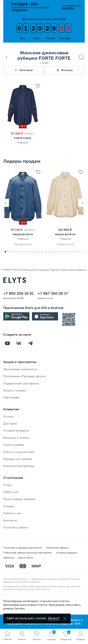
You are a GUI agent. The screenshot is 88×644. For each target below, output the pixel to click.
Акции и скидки (14, 390)
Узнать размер (13, 444)
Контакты (10, 520)
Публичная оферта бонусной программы (27, 552)
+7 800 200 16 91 (18, 293)
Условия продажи (66, 552)
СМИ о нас (10, 492)
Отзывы (8, 506)
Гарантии (8, 557)
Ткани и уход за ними (18, 452)
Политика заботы (15, 527)
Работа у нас (12, 513)
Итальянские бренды (18, 466)
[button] (5, 203)
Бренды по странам (17, 459)
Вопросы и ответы (16, 437)
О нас (7, 485)
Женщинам (29, 269)
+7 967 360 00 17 (53, 293)
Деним (55, 269)
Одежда (44, 269)
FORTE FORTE (22, 138)
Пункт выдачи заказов (19, 499)
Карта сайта (25, 557)
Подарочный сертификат (21, 383)
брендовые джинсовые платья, (26, 604)
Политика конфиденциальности (22, 547)
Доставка (10, 423)
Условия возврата (16, 430)
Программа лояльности (20, 369)
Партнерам (11, 397)
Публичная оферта (57, 547)
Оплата (8, 416)
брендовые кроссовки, (65, 604)
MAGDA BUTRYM (23, 234)
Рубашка (22, 142)
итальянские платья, (54, 601)
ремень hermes (14, 608)
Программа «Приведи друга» (24, 376)
